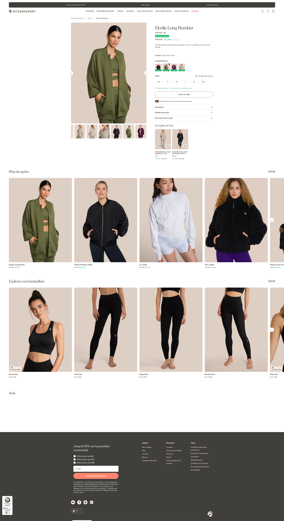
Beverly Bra (13, 374)
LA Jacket (143, 265)
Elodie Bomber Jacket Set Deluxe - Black (180, 153)
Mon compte (146, 447)
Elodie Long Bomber (17, 265)
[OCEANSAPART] (22, 11)
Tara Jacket (209, 265)
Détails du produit (162, 112)
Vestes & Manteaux (77, 18)
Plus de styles (19, 172)
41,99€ (143, 377)
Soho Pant (78, 374)
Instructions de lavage (163, 118)
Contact (145, 454)
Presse (168, 457)
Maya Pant (143, 374)
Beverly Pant (210, 374)
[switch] (7, 512)
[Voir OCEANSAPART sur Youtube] (73, 502)
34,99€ (208, 377)
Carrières (169, 454)
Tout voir (271, 171)
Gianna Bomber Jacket (83, 265)
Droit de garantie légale (200, 467)
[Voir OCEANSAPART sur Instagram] (85, 502)
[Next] (146, 73)
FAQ (143, 451)
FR (77, 511)
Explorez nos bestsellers (26, 281)
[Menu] (11, 497)
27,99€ (12, 377)
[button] (262, 11)
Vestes (90, 18)
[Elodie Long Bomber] (79, 132)
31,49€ (78, 377)
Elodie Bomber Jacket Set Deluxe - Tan (163, 153)
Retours (145, 457)
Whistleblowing (196, 460)
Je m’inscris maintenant (96, 476)
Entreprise (170, 443)
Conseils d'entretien (149, 461)
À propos (169, 447)
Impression (195, 457)
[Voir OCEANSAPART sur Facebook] (79, 502)
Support (145, 443)
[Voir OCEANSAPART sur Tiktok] (92, 502)
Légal (193, 443)
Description (159, 107)
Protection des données (199, 453)
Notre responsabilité (174, 451)
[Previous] (71, 73)
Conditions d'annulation (200, 463)
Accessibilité (195, 470)
